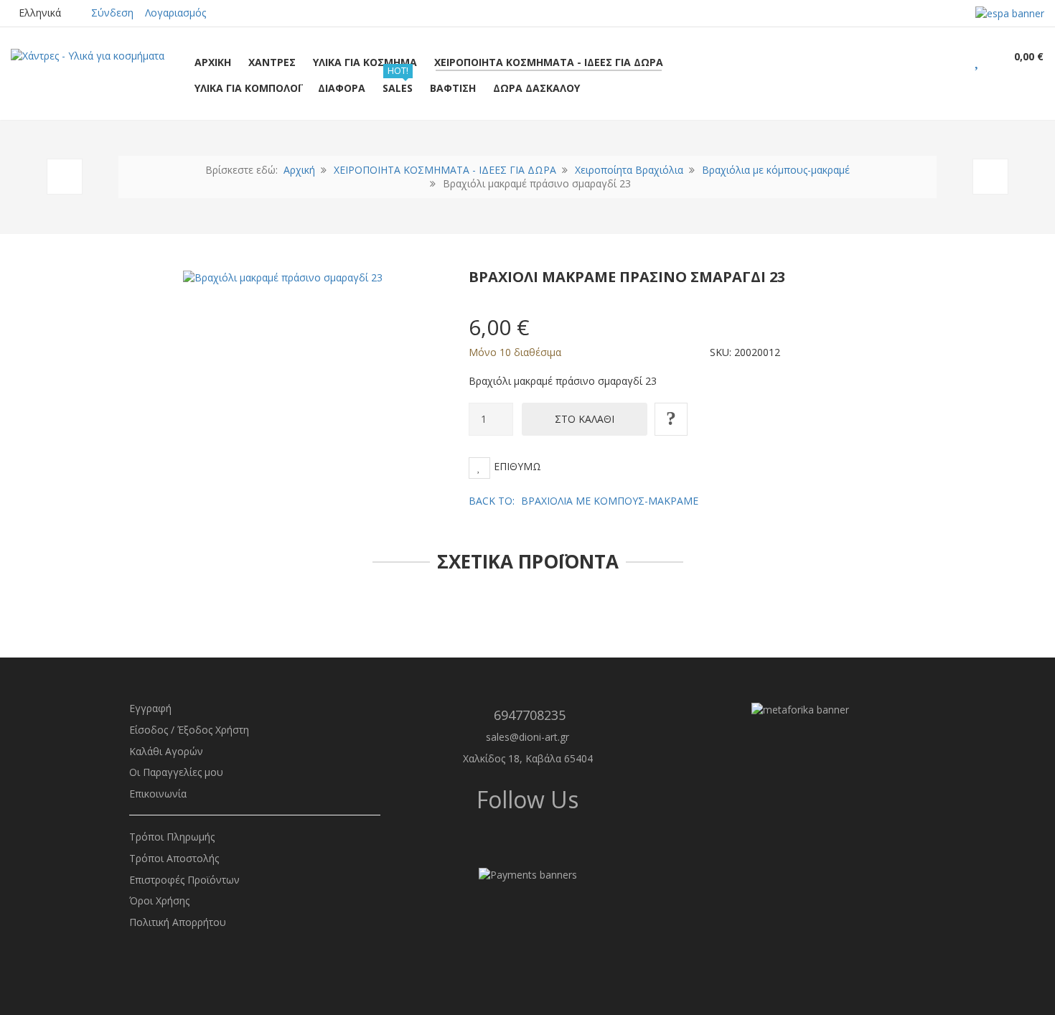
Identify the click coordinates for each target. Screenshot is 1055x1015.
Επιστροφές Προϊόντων (184, 880)
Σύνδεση (112, 12)
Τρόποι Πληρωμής (172, 836)
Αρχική (299, 170)
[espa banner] (1009, 12)
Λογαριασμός (175, 12)
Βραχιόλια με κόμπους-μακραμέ (776, 170)
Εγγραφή (150, 708)
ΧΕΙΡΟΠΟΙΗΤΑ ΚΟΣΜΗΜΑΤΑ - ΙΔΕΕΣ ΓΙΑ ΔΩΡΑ (445, 170)
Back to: (583, 501)
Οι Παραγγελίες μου (176, 772)
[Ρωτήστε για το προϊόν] (671, 419)
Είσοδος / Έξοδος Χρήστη (189, 729)
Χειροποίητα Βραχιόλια (629, 170)
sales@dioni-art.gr (527, 737)
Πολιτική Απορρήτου (177, 922)
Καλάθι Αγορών (166, 751)
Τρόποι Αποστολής (174, 858)
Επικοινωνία (158, 793)
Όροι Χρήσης (159, 900)
